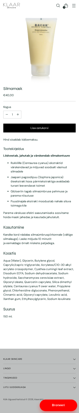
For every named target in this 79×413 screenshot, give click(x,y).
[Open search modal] (58, 5)
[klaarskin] (11, 5)
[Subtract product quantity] (18, 114)
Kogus (7, 107)
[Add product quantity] (6, 114)
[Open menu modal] (74, 5)
